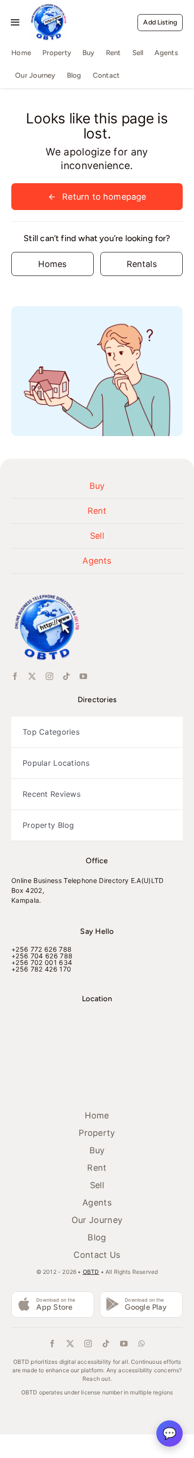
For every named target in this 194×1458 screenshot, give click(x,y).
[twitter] (32, 676)
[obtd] (48, 7)
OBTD (91, 1271)
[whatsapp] (141, 1343)
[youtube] (83, 676)
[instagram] (49, 676)
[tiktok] (66, 676)
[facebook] (15, 676)
